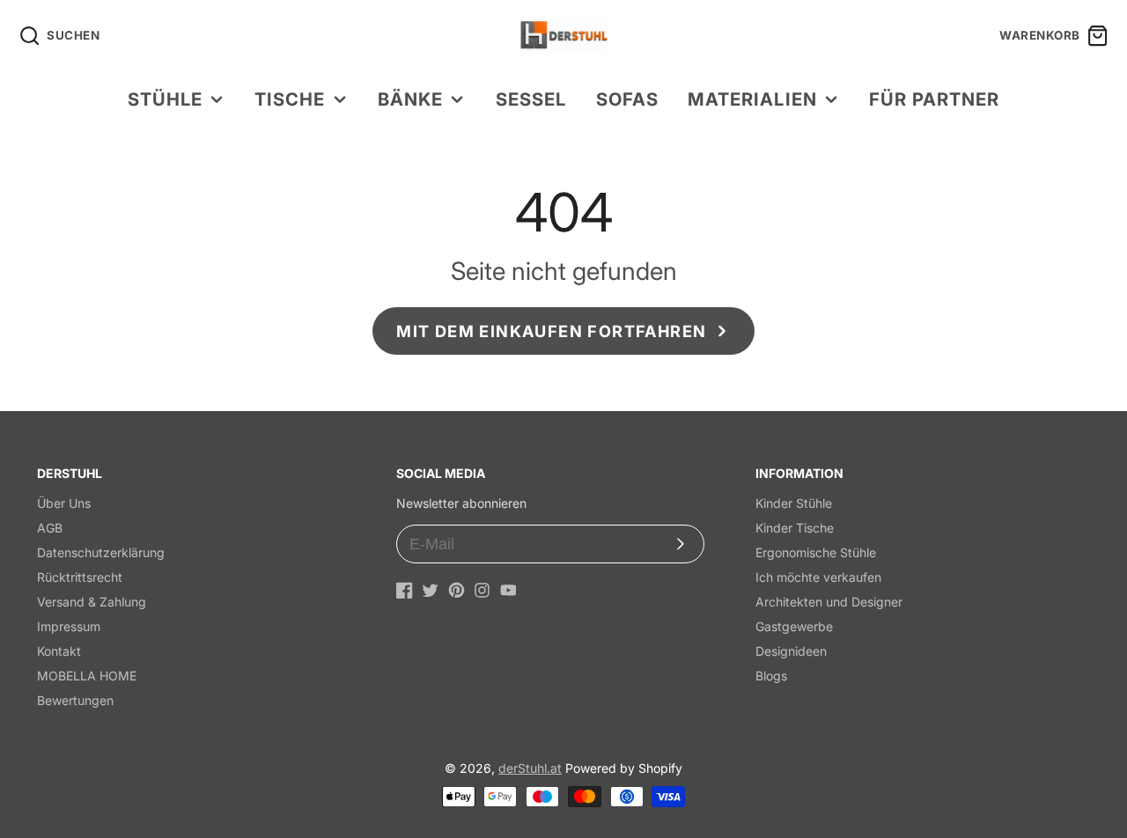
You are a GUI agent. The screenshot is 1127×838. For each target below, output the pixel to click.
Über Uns (64, 503)
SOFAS (627, 99)
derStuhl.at (530, 768)
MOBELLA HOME (86, 675)
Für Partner (934, 99)
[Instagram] (482, 590)
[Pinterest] (456, 590)
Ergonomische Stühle (815, 552)
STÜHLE (165, 99)
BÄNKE (410, 99)
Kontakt (59, 650)
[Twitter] (430, 590)
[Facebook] (404, 590)
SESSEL (531, 99)
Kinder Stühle (793, 503)
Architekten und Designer (828, 601)
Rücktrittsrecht (79, 577)
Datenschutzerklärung (101, 552)
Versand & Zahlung (91, 601)
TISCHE (289, 99)
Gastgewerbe (794, 626)
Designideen (791, 650)
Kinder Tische (794, 527)
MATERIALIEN (752, 99)
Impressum (68, 626)
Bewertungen (75, 700)
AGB (50, 527)
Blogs (771, 675)
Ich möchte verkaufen (818, 577)
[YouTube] (508, 590)
